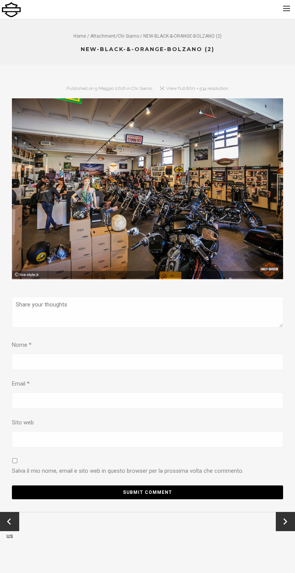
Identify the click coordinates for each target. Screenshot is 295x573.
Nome (21, 344)
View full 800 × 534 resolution (197, 88)
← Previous (9, 522)
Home (79, 36)
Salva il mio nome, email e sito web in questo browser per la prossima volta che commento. (128, 470)
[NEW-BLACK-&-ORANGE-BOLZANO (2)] (147, 190)
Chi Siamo (128, 36)
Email (21, 383)
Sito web (23, 422)
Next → (285, 521)
